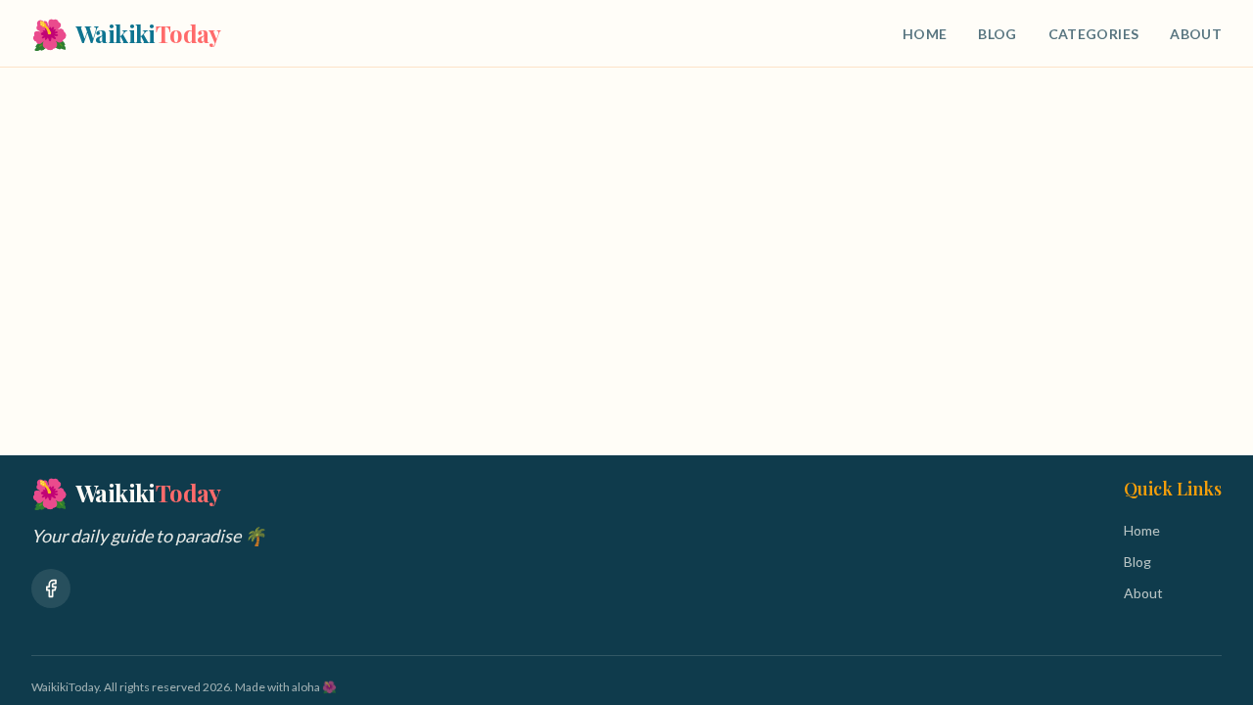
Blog (997, 33)
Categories (1093, 33)
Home (925, 33)
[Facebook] (50, 588)
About (1196, 33)
